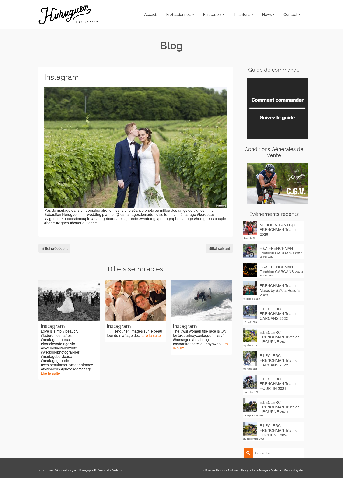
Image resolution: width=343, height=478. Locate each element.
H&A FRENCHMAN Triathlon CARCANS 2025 (281, 250)
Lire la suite (50, 373)
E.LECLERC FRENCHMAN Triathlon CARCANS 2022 (280, 360)
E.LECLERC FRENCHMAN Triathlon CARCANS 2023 (280, 313)
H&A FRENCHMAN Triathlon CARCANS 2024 (281, 269)
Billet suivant (219, 248)
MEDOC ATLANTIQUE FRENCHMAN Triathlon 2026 (280, 229)
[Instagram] (135, 147)
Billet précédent (55, 248)
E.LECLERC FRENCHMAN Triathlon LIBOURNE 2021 (280, 407)
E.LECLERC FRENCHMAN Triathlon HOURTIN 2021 (280, 383)
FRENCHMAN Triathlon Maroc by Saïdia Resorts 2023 (280, 290)
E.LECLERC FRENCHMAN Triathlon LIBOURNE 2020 (280, 430)
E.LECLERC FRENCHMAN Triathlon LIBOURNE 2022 (280, 337)
